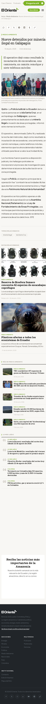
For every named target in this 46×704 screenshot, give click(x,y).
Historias (27, 647)
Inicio (3, 16)
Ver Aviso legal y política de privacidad (15, 629)
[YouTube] (29, 696)
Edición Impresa (7, 678)
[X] (12, 696)
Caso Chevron (6, 3)
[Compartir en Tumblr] (29, 27)
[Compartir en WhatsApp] (3, 27)
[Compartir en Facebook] (9, 27)
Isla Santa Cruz (21, 235)
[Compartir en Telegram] (19, 27)
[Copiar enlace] (35, 27)
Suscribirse (34, 10)
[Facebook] (6, 696)
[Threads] (23, 696)
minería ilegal (7, 235)
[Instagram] (17, 696)
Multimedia (28, 644)
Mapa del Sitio (6, 681)
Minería (4, 644)
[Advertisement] (23, 519)
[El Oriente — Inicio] (10, 10)
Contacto (5, 674)
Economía (5, 647)
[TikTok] (40, 696)
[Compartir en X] (14, 27)
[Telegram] (34, 696)
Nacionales (5, 657)
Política (4, 650)
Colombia (5, 663)
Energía (4, 641)
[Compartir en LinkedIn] (24, 27)
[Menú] (43, 10)
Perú (3, 660)
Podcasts (17, 3)
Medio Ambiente (12, 16)
